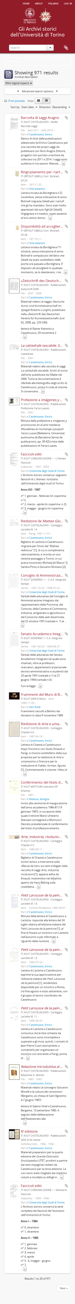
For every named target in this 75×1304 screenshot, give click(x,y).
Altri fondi (34, 707)
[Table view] (46, 101)
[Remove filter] (31, 83)
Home (26, 3)
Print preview (16, 101)
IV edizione (29, 1131)
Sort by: (15, 107)
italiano (53, 3)
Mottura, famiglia (39, 799)
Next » (64, 1288)
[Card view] (38, 101)
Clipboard (66, 48)
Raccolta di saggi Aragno (40, 117)
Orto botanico (37, 188)
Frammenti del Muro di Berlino (45, 694)
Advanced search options (37, 91)
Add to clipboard (66, 118)
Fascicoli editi (31, 454)
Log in (68, 3)
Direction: (45, 107)
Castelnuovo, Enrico (40, 134)
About (39, 3)
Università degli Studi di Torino (47, 470)
